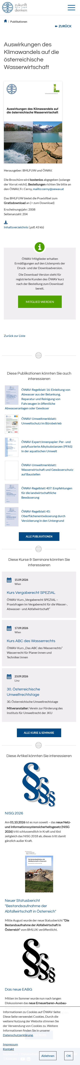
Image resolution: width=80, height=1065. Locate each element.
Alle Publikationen (39, 536)
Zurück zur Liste (14, 335)
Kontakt (8, 1049)
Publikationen (18, 21)
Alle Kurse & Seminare (39, 732)
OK (68, 1055)
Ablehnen (47, 1055)
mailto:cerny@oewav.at (48, 189)
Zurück (65, 26)
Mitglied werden (40, 301)
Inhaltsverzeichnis (16, 227)
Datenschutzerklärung (18, 1035)
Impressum (10, 1044)
